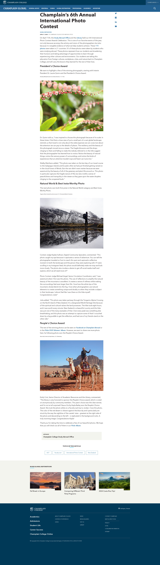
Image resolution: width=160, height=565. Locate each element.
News (81, 516)
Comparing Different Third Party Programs (80, 483)
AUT (48, 452)
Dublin (52, 8)
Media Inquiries (84, 519)
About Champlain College (62, 516)
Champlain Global (14, 8)
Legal (106, 525)
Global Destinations (63, 8)
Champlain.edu (152, 2)
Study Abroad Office (62, 38)
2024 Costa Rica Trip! (114, 482)
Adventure (96, 8)
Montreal (44, 8)
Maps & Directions (110, 519)
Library (79, 38)
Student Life (35, 525)
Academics (87, 8)
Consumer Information (112, 528)
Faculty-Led (57, 452)
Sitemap (107, 531)
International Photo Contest (74, 452)
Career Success (36, 530)
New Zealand (92, 452)
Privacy (107, 522)
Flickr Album (76, 426)
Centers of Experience (62, 519)
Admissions (35, 521)
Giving (57, 522)
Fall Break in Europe (45, 482)
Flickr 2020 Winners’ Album (55, 330)
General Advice (34, 8)
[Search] (155, 8)
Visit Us (82, 522)
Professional (76, 8)
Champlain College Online (41, 534)
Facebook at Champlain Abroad (88, 328)
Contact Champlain (111, 516)
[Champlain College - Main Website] (15, 2)
